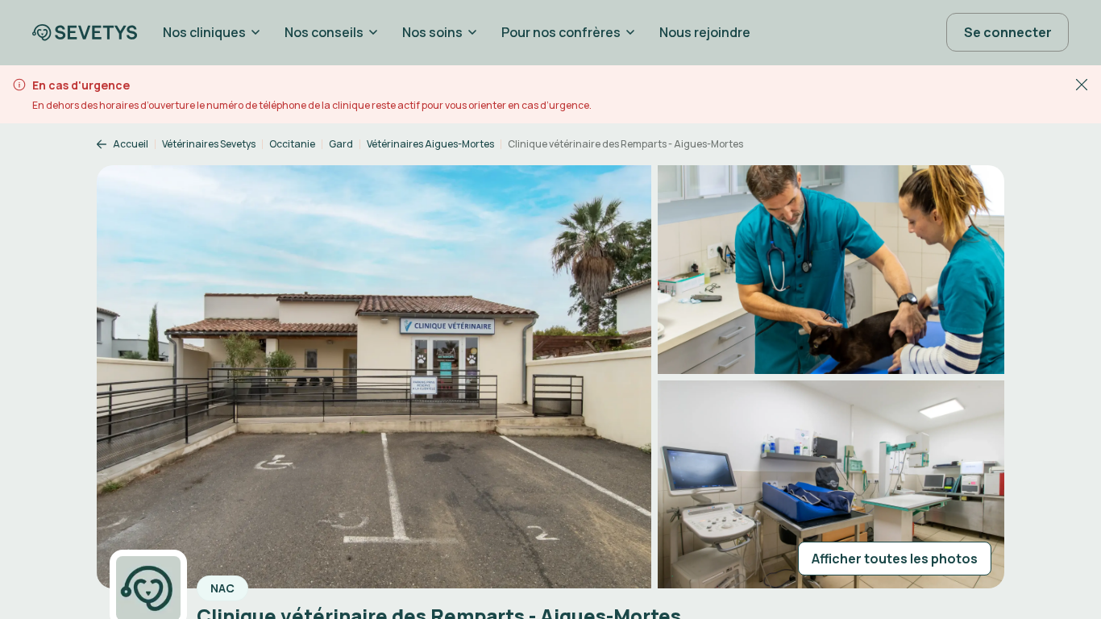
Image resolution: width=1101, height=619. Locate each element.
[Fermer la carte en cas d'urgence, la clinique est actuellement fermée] (1081, 84)
